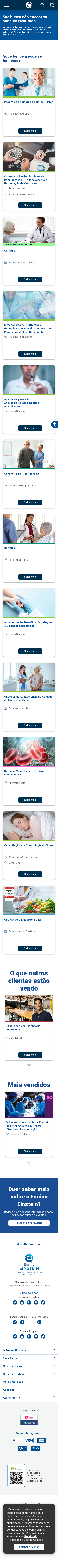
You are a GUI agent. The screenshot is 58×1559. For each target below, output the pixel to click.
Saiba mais (30, 130)
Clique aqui (33, 1470)
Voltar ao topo (30, 1244)
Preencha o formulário (29, 1222)
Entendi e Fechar (29, 1547)
